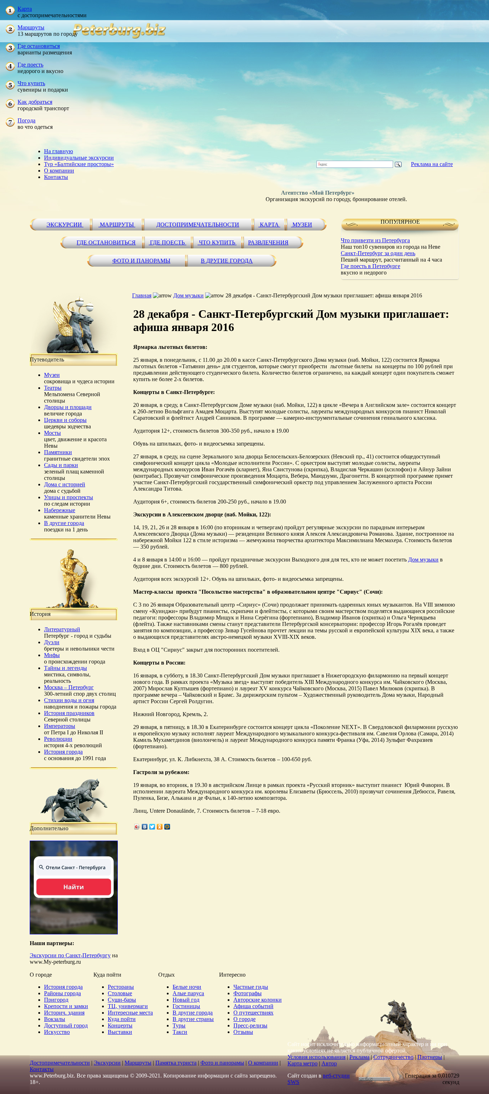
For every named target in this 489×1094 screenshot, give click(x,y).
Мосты (52, 433)
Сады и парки (61, 465)
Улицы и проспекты (68, 497)
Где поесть (30, 65)
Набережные (59, 510)
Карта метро (302, 1063)
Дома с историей (64, 484)
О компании (59, 170)
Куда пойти (122, 1019)
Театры (53, 388)
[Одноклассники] (160, 826)
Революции (58, 739)
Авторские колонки (257, 1000)
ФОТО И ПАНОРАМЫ (141, 261)
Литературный (62, 629)
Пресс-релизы (250, 1025)
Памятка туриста (176, 1063)
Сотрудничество (393, 1057)
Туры (179, 1025)
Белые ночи (187, 987)
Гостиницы (186, 1006)
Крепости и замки (66, 1006)
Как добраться (35, 102)
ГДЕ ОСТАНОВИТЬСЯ (106, 242)
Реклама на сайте (432, 164)
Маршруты (31, 27)
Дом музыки (188, 295)
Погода (26, 120)
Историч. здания (64, 1013)
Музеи (52, 375)
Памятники (58, 452)
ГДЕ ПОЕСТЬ (167, 242)
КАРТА (269, 225)
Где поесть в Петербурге (370, 266)
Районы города (62, 993)
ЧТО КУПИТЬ (217, 242)
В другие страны (193, 1019)
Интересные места (130, 1013)
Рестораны (121, 987)
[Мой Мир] (167, 826)
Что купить (31, 83)
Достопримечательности (60, 1063)
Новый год (186, 1000)
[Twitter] (152, 826)
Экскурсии (107, 1063)
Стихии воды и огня (69, 700)
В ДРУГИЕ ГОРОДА (227, 261)
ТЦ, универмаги (128, 1006)
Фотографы (247, 993)
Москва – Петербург (69, 687)
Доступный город (66, 1025)
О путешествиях (253, 1013)
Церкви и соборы (65, 420)
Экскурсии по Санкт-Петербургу (70, 955)
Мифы (52, 655)
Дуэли (51, 642)
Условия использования (316, 1057)
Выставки (120, 1032)
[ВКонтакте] (145, 826)
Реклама (359, 1057)
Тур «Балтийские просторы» (79, 164)
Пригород (56, 1000)
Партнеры (429, 1057)
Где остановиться (39, 46)
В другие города (64, 523)
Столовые (120, 993)
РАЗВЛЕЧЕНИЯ (268, 242)
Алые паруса (188, 993)
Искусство (57, 1032)
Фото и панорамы (222, 1063)
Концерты (120, 1025)
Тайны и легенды (65, 668)
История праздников (69, 713)
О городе (244, 1019)
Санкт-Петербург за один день (378, 253)
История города (63, 752)
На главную (58, 151)
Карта (25, 9)
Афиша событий (253, 1006)
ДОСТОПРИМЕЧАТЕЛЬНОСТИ (197, 225)
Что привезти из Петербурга (375, 240)
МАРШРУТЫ (116, 225)
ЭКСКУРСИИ (65, 225)
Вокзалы (54, 1019)
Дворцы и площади (68, 407)
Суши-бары (122, 1000)
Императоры (59, 726)
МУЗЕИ (301, 225)
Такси (180, 1032)
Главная (141, 295)
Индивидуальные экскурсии (79, 158)
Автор (329, 1063)
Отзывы (243, 1032)
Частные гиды (250, 987)
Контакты (56, 177)
